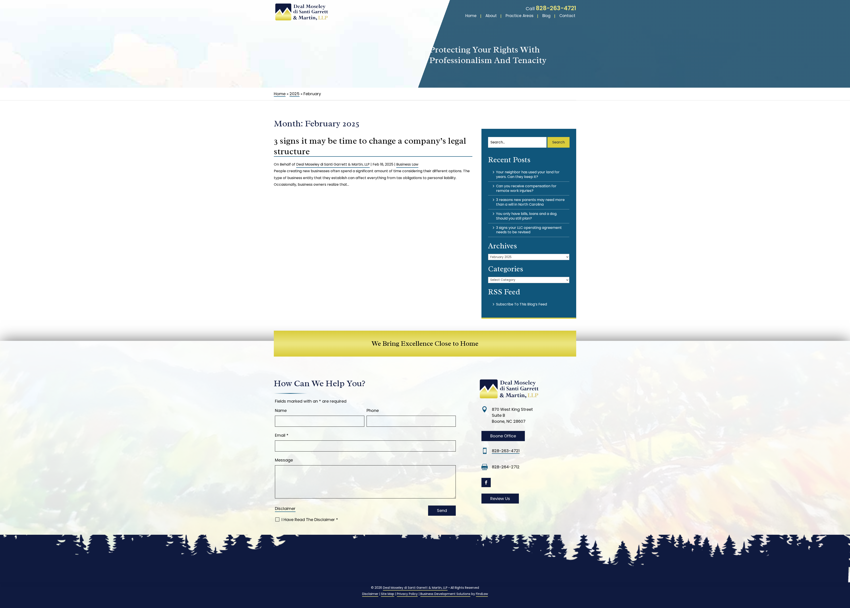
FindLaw (482, 594)
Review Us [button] (500, 498)
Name (281, 410)
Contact (567, 15)
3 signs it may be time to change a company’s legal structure (370, 146)
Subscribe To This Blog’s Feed (521, 304)
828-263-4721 (556, 8)
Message (284, 460)
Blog (546, 15)
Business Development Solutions (445, 594)
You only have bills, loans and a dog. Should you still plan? (526, 216)
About (491, 15)
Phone (373, 410)
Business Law (407, 164)
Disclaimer (285, 508)
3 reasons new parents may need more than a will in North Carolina (530, 202)
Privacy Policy (407, 594)
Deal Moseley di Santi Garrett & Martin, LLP (333, 164)
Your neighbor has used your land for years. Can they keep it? (528, 174)
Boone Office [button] (503, 436)
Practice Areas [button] (519, 15)
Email (281, 435)
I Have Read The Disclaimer (310, 519)
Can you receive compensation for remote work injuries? (526, 188)
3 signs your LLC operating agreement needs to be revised (529, 230)
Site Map (387, 594)
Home (471, 15)
